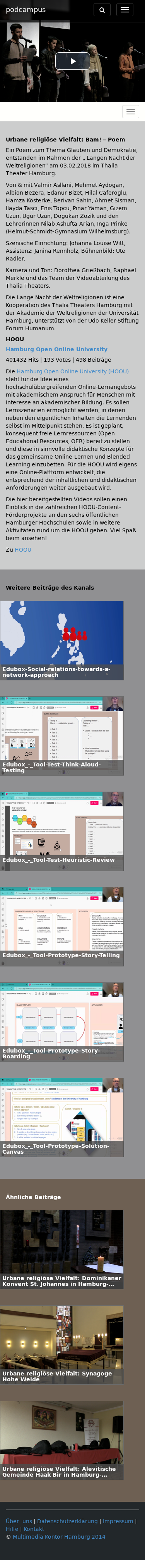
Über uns (19, 1521)
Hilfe (12, 1529)
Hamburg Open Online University (56, 349)
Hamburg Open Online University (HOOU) (73, 371)
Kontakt (34, 1529)
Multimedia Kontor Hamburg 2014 (59, 1537)
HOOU (23, 550)
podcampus (26, 9)
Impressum (118, 1521)
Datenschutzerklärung (67, 1521)
